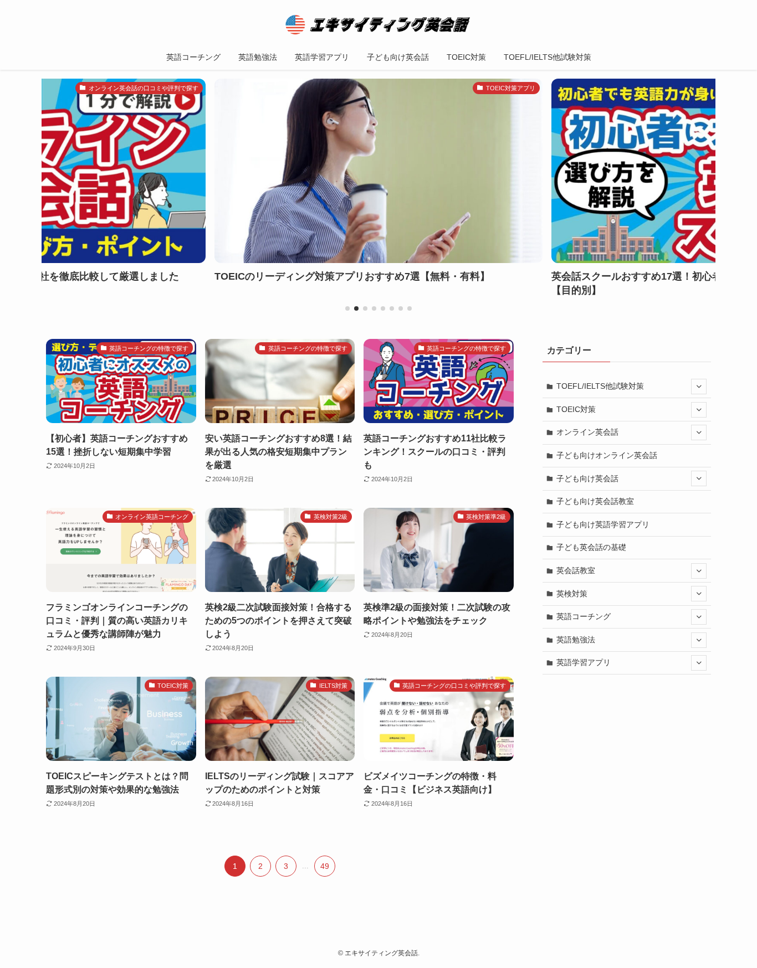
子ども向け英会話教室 (595, 501)
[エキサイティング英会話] (378, 24)
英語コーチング (583, 616)
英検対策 (571, 593)
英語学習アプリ (583, 662)
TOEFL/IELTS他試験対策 (600, 386)
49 (324, 866)
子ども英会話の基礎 (591, 547)
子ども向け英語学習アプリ (602, 524)
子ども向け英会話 (587, 478)
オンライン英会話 (587, 432)
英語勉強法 (575, 639)
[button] (347, 308)
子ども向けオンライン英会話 (606, 455)
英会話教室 (575, 570)
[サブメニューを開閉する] (699, 386)
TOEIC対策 (576, 409)
